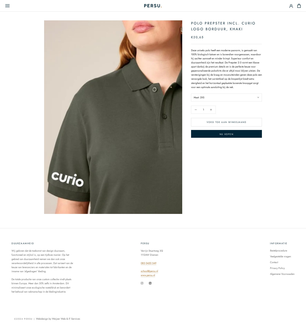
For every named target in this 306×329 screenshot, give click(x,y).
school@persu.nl (149, 271)
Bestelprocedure (278, 250)
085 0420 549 (148, 263)
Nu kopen (226, 134)
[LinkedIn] (150, 283)
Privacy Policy (277, 268)
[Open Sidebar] (7, 5)
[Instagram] (142, 283)
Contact (274, 262)
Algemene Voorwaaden (282, 274)
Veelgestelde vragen (280, 256)
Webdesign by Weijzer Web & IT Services (58, 319)
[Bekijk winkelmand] (299, 6)
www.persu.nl (148, 275)
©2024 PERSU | (25, 319)
